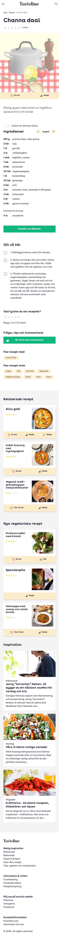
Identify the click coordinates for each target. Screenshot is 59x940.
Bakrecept (9, 855)
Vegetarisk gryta (13, 377)
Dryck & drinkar (11, 859)
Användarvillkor (12, 883)
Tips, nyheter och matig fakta (19, 866)
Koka (38, 377)
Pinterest (8, 900)
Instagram (9, 904)
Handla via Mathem (29, 229)
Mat (18, 371)
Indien (28, 377)
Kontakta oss (10, 921)
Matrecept (9, 852)
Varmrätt (30, 371)
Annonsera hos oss (13, 924)
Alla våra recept (12, 862)
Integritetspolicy (12, 886)
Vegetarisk (43, 371)
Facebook (8, 907)
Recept (12, 12)
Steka (48, 377)
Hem (5, 12)
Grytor (8, 371)
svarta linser (11, 358)
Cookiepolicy (10, 879)
